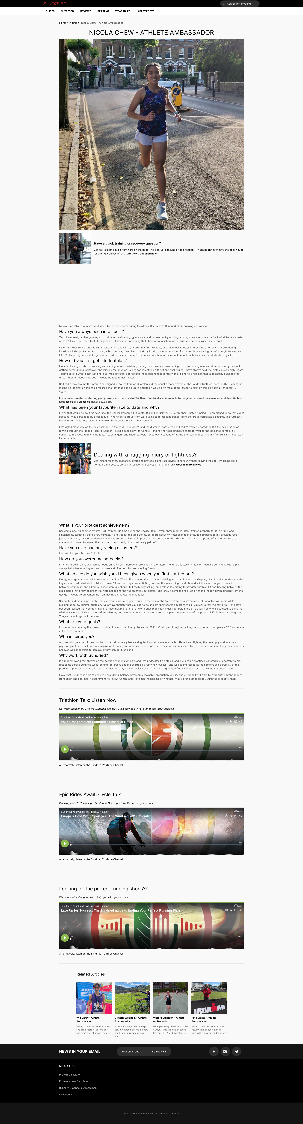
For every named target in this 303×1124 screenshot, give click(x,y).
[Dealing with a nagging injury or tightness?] (75, 458)
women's (85, 401)
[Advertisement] (151, 289)
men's (69, 401)
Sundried (137, 1113)
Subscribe (159, 1051)
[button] (52, 11)
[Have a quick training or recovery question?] (75, 248)
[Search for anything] (240, 3)
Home (62, 22)
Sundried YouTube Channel (107, 765)
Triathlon (73, 22)
